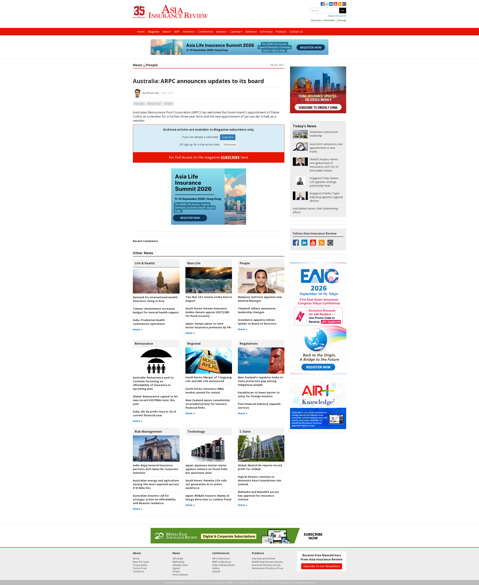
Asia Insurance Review (263, 558)
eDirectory (266, 31)
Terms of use (140, 568)
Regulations (249, 343)
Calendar (235, 31)
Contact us (138, 571)
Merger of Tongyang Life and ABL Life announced (208, 379)
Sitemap (342, 20)
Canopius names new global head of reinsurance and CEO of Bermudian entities (324, 164)
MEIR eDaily (178, 561)
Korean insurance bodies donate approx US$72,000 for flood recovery (207, 312)
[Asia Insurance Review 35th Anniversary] (170, 11)
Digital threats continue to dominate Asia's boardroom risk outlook (259, 480)
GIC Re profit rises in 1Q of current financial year (154, 413)
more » (137, 329)
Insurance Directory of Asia (266, 565)
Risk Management (148, 431)
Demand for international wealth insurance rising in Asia (155, 299)
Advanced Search (337, 15)
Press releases (180, 574)
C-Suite (245, 431)
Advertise (251, 31)
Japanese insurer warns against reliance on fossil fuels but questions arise (206, 469)
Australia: (146, 81)
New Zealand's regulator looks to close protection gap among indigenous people (260, 381)
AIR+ (177, 31)
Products (281, 31)
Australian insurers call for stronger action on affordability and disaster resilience (154, 499)
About (136, 558)
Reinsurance (154, 103)
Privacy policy (140, 565)
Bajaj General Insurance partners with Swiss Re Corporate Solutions (155, 469)
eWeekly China (180, 565)
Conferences (205, 31)
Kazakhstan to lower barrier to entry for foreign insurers (259, 394)
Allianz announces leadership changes (257, 310)
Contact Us (296, 31)
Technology (196, 431)
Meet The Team (141, 561)
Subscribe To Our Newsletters (321, 566)
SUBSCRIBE (230, 157)
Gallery (216, 568)
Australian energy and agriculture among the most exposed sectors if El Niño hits (156, 484)
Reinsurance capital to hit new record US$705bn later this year (155, 400)
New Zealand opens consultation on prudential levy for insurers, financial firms (207, 403)
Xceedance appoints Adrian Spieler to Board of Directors (257, 321)
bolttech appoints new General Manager (260, 299)
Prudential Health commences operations (149, 322)
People (152, 65)
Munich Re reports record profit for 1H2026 (260, 467)
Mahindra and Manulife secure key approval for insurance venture (258, 495)
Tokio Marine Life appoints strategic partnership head (324, 181)
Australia (139, 103)
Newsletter (329, 20)
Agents (176, 568)
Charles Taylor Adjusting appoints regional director (326, 197)
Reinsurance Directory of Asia (267, 568)
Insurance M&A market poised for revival (204, 390)
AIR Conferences (221, 558)
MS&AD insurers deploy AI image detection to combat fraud (208, 497)
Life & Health (145, 263)
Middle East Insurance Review (267, 561)
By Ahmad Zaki (151, 93)
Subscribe (316, 20)
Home (141, 31)
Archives (188, 31)
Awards (220, 31)
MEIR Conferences (221, 561)
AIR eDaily (178, 558)
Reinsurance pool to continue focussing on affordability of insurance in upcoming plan (153, 383)
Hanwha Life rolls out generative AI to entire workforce (206, 484)
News (165, 31)
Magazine (153, 31)
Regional (194, 343)
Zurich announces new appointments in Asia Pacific (326, 147)
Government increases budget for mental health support (156, 310)
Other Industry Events (223, 565)
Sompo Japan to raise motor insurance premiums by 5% (208, 325)
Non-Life (194, 263)
